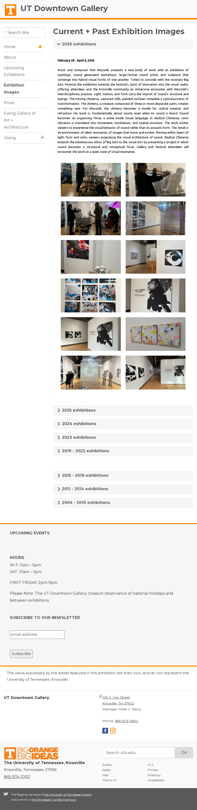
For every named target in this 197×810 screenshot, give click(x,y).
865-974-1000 (17, 776)
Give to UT (109, 780)
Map (105, 775)
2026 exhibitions (78, 44)
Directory (154, 775)
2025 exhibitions (78, 410)
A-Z (150, 765)
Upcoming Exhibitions (14, 71)
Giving (10, 138)
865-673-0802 (126, 721)
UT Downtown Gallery (64, 8)
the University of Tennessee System (68, 794)
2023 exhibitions (78, 437)
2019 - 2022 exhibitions (85, 451)
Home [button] (10, 46)
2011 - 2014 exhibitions (84, 489)
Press (9, 102)
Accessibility (156, 780)
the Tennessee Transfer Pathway (54, 799)
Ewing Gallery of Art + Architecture (20, 120)
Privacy (153, 770)
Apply (106, 770)
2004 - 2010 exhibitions (85, 502)
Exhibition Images (14, 88)
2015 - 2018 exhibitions (84, 475)
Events (107, 765)
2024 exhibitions (78, 423)
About (10, 57)
